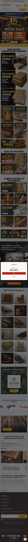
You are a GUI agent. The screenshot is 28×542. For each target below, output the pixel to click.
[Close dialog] (26, 262)
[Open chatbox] (25, 539)
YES (14, 273)
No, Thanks (14, 276)
